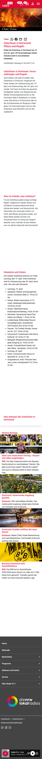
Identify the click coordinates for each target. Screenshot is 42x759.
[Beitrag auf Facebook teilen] (16, 39)
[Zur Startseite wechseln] (7, 4)
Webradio (6, 650)
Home (4, 643)
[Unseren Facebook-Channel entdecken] (6, 727)
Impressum (5, 719)
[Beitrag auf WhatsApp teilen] (11, 39)
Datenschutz (17, 719)
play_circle (32, 753)
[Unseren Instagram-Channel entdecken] (9, 727)
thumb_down (28, 753)
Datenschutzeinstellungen (11, 723)
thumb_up (36, 753)
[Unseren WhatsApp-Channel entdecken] (2, 727)
